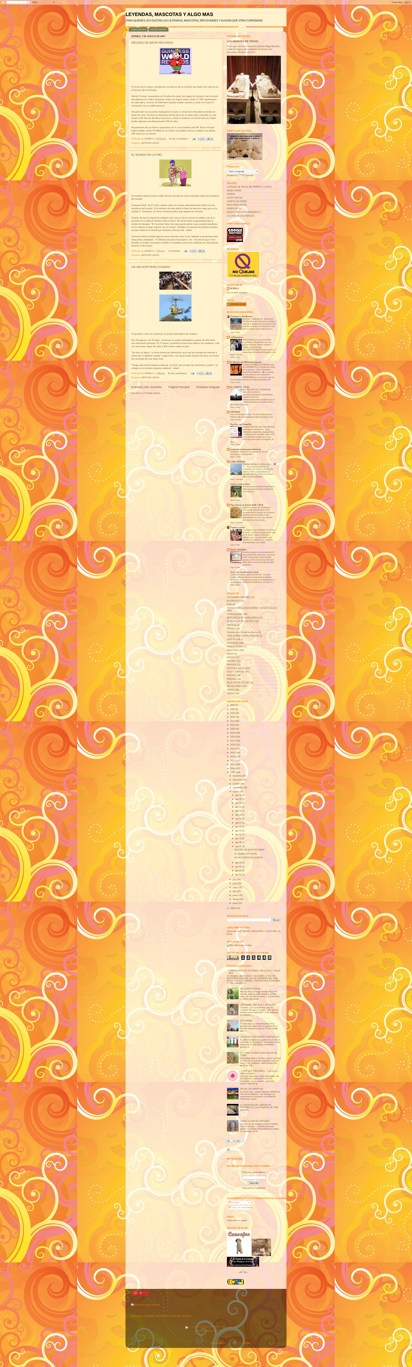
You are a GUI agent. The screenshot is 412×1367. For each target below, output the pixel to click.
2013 (232, 756)
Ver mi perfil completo (237, 293)
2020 (232, 729)
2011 (232, 764)
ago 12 (238, 834)
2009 (232, 772)
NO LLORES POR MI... (251, 989)
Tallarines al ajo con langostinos (257, 507)
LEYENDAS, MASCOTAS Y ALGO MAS (169, 14)
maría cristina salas (240, 484)
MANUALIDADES (235, 647)
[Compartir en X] (205, 139)
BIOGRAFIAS (233, 601)
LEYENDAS (232, 643)
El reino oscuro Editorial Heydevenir (259, 486)
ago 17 (238, 823)
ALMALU (234, 288)
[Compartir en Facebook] (208, 139)
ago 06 (238, 863)
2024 (232, 713)
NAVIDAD (231, 665)
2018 (232, 737)
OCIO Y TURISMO (236, 672)
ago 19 (238, 815)
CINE (229, 604)
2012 (232, 760)
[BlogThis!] (202, 139)
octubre (236, 784)
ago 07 (238, 846)
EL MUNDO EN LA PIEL (147, 154)
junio (235, 883)
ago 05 (238, 867)
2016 (232, 745)
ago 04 (238, 870)
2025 (232, 709)
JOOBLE (231, 194)
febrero (236, 899)
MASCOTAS (233, 650)
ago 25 (238, 803)
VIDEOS (231, 693)
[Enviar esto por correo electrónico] (199, 139)
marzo (236, 895)
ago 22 (238, 811)
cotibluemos (236, 337)
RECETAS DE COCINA (238, 683)
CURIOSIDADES (235, 614)
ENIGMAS (235, 412)
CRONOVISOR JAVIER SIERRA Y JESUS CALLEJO (252, 608)
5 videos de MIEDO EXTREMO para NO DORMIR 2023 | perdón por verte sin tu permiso (259, 367)
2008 (232, 908)
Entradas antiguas (208, 387)
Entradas (235, 1202)
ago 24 (238, 807)
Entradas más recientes (146, 387)
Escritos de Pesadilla (240, 424)
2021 (232, 725)
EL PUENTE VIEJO (239, 387)
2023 (232, 717)
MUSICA (231, 657)
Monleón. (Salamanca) (253, 319)
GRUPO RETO (234, 209)
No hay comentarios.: (179, 139)
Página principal (138, 29)
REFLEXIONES (234, 686)
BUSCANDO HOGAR (237, 205)
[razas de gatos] (243, 1275)
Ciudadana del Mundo (241, 316)
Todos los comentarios (241, 1207)
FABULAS (231, 625)
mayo (236, 887)
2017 (232, 741)
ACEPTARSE (246, 1021)
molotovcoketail (217, 1343)
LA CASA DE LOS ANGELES (240, 216)
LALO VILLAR (233, 639)
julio (235, 879)
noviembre (238, 780)
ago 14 (238, 827)
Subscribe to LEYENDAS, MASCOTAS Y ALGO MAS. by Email (161, 1316)
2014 (232, 753)
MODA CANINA (234, 191)
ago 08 (238, 842)
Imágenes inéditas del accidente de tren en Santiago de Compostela (249, 453)
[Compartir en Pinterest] (211, 139)
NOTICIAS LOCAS (150, 143)
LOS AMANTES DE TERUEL (243, 41)
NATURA (231, 661)
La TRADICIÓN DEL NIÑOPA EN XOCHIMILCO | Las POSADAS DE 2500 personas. (259, 1107)
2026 (232, 705)
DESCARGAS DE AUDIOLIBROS (242, 618)
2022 (232, 721)
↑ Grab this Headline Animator (206, 1331)
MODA (230, 654)
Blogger (246, 1343)
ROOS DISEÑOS (238, 550)
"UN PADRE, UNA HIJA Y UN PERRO (258, 1005)
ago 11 (238, 838)
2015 (232, 749)
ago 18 (238, 819)
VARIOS (231, 690)
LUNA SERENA (237, 462)
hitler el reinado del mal (240, 414)
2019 (232, 733)
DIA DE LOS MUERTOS (251, 1089)
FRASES (231, 628)
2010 (232, 768)
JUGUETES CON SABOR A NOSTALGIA (259, 1037)
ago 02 (238, 874)
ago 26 (238, 799)
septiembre (238, 788)
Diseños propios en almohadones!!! (258, 552)
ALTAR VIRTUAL (235, 198)
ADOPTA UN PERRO (237, 201)
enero (236, 903)
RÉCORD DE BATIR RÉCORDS (152, 42)
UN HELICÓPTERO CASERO (150, 267)
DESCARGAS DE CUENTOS (240, 621)
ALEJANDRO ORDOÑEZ (238, 597)
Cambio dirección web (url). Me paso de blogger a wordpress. (259, 428)
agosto (236, 792)
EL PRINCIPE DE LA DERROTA (257, 390)
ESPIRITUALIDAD (158, 29)
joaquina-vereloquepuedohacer (245, 449)
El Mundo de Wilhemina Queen (245, 362)
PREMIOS (232, 679)
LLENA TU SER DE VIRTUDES (255, 1121)
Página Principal (179, 387)
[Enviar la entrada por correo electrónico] (194, 139)
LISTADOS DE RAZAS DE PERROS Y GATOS (249, 187)
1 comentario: (174, 251)
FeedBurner (260, 1188)
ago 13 (238, 831)
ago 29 (238, 795)
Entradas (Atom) (152, 393)
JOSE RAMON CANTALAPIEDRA (243, 636)
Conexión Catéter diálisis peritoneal (246, 575)
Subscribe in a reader (237, 1220)
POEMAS (231, 675)
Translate (249, 175)
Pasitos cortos (237, 527)
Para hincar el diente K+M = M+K (246, 505)
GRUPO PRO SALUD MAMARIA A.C (244, 212)
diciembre (237, 776)
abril (235, 891)
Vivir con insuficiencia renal (244, 572)
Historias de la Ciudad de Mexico (242, 632)
